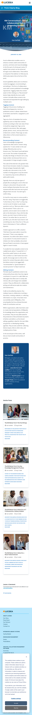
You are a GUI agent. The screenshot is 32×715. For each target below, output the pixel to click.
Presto (5, 639)
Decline (16, 708)
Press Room (6, 620)
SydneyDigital (7, 634)
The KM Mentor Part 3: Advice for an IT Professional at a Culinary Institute (15, 510)
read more (7, 438)
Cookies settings (16, 698)
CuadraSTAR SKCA (8, 652)
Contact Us (6, 626)
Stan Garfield (9, 425)
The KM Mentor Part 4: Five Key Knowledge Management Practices (14, 467)
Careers (5, 624)
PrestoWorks (6, 641)
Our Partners (6, 622)
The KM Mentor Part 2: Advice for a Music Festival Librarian (14, 554)
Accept (16, 703)
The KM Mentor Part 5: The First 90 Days (16, 423)
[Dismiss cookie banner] (26, 657)
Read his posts (16, 376)
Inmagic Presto (9, 380)
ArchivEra (6, 650)
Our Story (6, 618)
